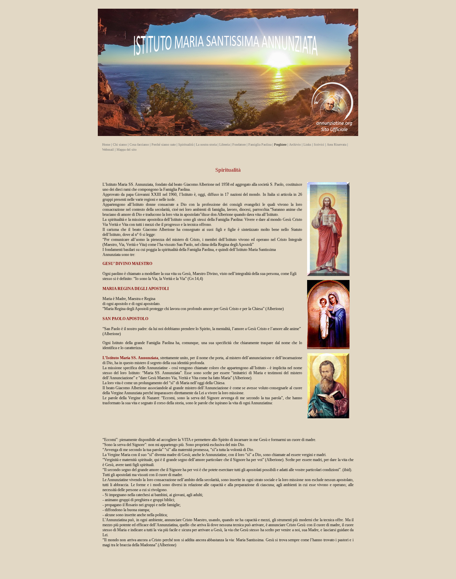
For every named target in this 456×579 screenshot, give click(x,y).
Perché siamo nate (164, 144)
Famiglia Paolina (260, 144)
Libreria (224, 144)
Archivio (295, 144)
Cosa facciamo (139, 144)
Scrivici (318, 144)
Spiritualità (186, 144)
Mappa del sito (126, 149)
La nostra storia (207, 144)
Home (106, 144)
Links (307, 144)
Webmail (108, 149)
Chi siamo (120, 144)
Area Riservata (337, 144)
